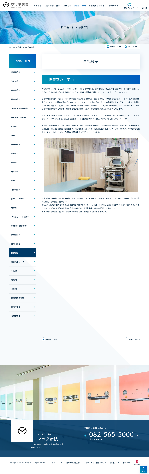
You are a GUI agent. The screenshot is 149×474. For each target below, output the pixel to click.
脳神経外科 (15, 144)
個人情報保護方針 (73, 463)
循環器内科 (15, 72)
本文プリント (132, 46)
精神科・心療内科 (18, 117)
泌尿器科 (15, 171)
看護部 (14, 280)
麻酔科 (14, 207)
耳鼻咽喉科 (15, 189)
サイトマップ (57, 463)
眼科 (13, 180)
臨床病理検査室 (17, 298)
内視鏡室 (15, 252)
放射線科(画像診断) (19, 225)
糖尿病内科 (15, 99)
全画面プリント (116, 46)
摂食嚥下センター (18, 262)
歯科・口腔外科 (17, 198)
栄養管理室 (15, 316)
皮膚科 (14, 162)
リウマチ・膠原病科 (19, 108)
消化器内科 (15, 81)
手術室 (14, 271)
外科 (13, 135)
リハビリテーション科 (20, 216)
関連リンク (114, 463)
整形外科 (15, 153)
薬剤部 (14, 289)
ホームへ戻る (51, 339)
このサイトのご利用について (95, 463)
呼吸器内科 (15, 90)
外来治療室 (15, 243)
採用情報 (126, 463)
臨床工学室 (15, 307)
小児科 (14, 126)
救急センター (16, 234)
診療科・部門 (21, 47)
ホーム (11, 47)
